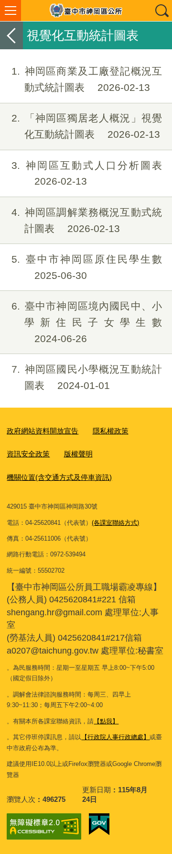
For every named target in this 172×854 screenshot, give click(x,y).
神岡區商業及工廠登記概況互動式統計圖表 (86, 79)
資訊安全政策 (28, 454)
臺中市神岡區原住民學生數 (86, 267)
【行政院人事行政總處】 (115, 737)
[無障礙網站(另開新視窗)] (44, 826)
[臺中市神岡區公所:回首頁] (86, 10)
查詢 (161, 10)
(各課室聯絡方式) (115, 522)
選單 (10, 10)
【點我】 (106, 721)
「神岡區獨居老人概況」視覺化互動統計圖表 (86, 126)
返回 (11, 35)
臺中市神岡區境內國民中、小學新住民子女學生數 (86, 322)
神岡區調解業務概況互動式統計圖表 (86, 220)
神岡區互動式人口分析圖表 (86, 173)
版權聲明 (78, 454)
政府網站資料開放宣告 (42, 431)
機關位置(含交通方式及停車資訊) (59, 477)
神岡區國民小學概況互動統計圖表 (86, 377)
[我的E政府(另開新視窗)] (99, 824)
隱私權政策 (111, 431)
